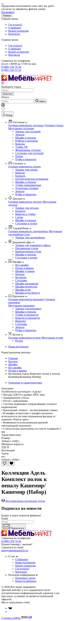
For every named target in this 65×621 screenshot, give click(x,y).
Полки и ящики (24, 268)
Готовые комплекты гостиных (26, 125)
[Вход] (3, 105)
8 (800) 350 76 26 (11, 66)
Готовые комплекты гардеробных (28, 231)
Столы (19, 217)
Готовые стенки (54, 125)
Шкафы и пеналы (25, 137)
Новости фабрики (25, 581)
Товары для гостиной (28, 131)
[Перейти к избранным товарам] (3, 109)
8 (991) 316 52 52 (11, 70)
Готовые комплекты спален (24, 166)
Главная (13, 358)
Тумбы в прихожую (26, 314)
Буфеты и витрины (26, 140)
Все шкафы (22, 265)
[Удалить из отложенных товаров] (11, 463)
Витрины (20, 277)
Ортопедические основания (31, 178)
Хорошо (7, 15)
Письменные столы (26, 248)
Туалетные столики (26, 188)
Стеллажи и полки (26, 223)
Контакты (14, 33)
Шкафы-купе (23, 289)
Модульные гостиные (21, 128)
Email (4, 518)
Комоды (20, 143)
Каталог (13, 361)
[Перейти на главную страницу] (26, 79)
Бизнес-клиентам (18, 30)
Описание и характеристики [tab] (25, 382)
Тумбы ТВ (21, 147)
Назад (9, 115)
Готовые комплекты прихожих (26, 299)
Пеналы (20, 274)
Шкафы (12, 364)
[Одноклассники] (9, 611)
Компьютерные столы (28, 251)
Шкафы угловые (25, 271)
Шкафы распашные (26, 283)
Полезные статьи (25, 578)
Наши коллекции (18, 346)
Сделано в (10, 618)
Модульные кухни (52, 337)
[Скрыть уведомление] (2, 3)
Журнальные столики (28, 150)
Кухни (19, 340)
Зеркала (19, 134)
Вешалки (20, 321)
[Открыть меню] (2, 74)
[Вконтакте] (10, 608)
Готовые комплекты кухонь (24, 337)
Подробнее (7, 12)
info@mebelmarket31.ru (14, 550)
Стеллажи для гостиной (29, 153)
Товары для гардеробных (30, 237)
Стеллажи (21, 280)
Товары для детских (27, 207)
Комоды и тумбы (25, 214)
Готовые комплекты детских (25, 201)
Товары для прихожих (28, 308)
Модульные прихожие (21, 305)
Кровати (20, 175)
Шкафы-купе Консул (27, 292)
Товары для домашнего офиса (32, 245)
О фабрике (14, 27)
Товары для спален (26, 169)
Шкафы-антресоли (26, 286)
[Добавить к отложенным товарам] (4, 463)
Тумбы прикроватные (28, 185)
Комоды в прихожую (27, 317)
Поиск (5, 97)
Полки (19, 156)
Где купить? (15, 24)
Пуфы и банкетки (25, 159)
